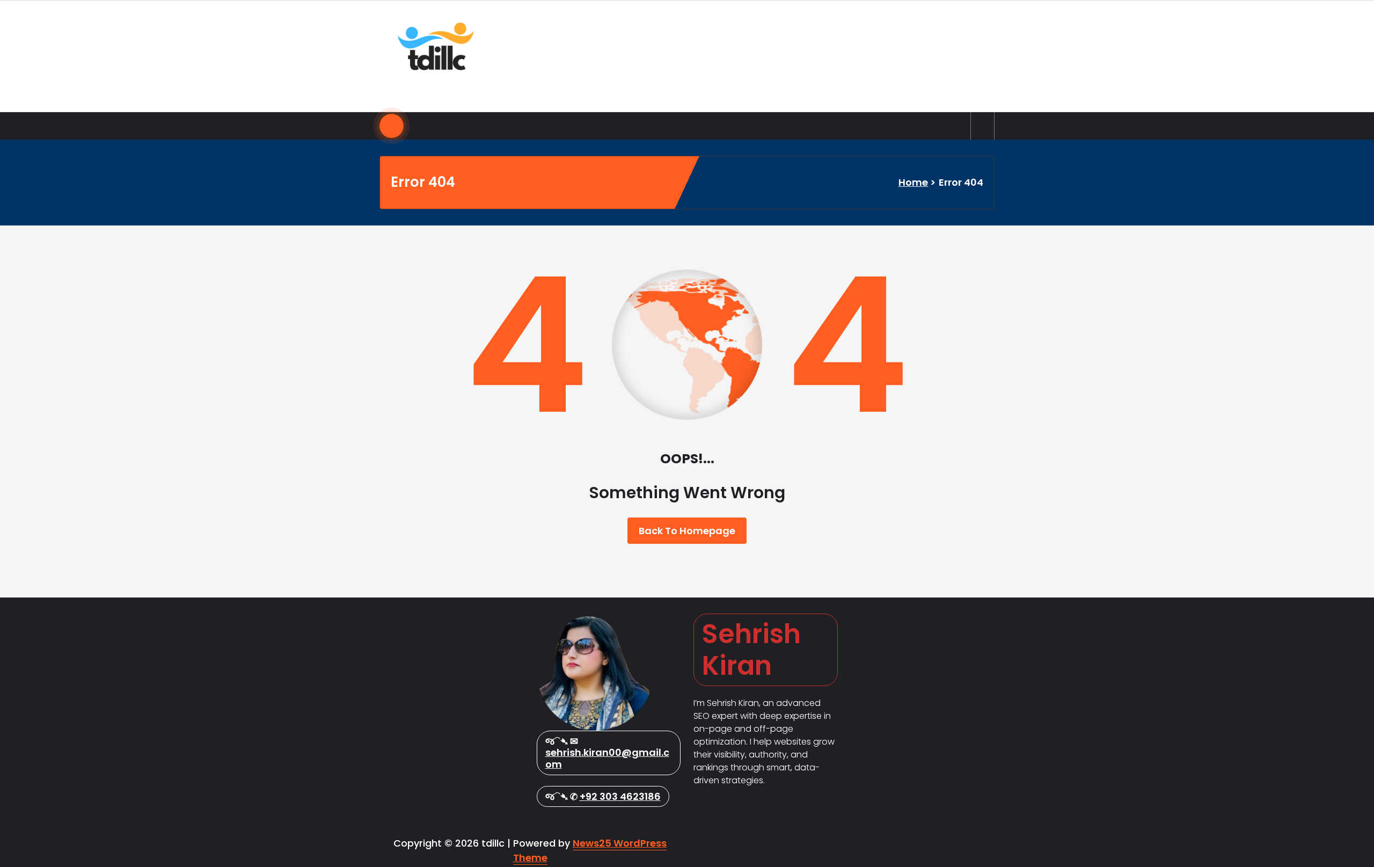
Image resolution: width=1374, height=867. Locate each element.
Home (913, 182)
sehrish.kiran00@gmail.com (607, 758)
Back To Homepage (687, 530)
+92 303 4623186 (620, 796)
